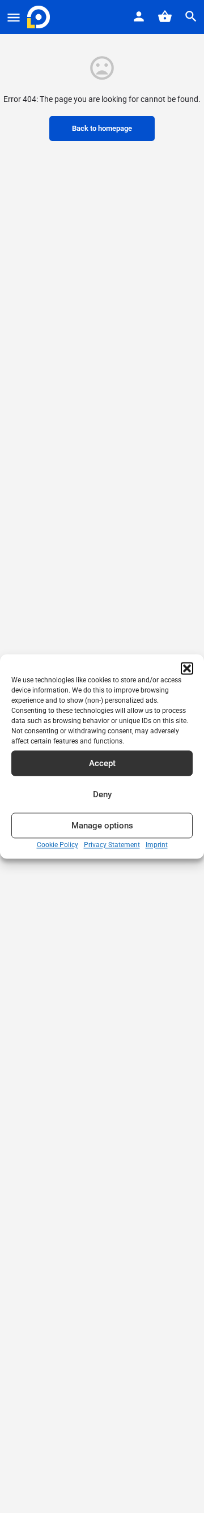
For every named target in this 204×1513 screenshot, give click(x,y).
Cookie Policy (57, 845)
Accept (102, 763)
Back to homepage (102, 128)
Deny (102, 794)
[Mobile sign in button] (138, 16)
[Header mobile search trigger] (191, 16)
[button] (187, 668)
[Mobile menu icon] (14, 17)
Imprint (157, 845)
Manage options (102, 825)
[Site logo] (40, 17)
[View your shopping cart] (165, 16)
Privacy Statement (112, 845)
